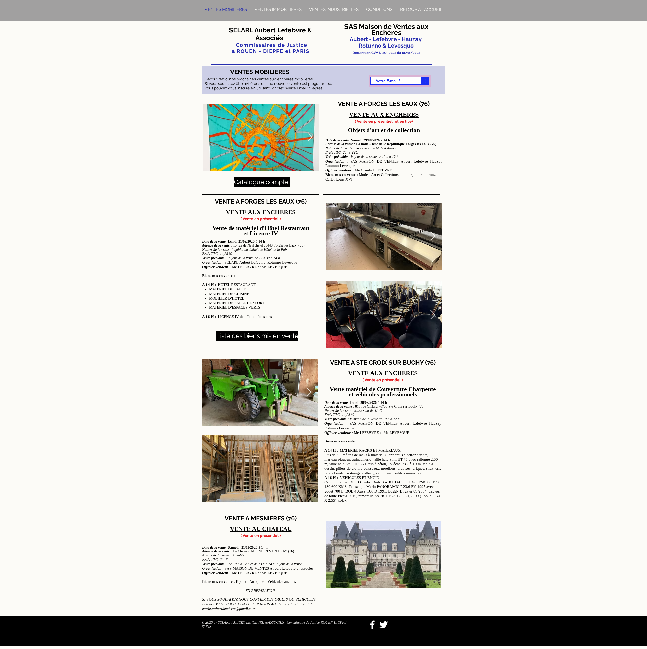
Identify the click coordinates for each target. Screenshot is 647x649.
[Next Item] (310, 137)
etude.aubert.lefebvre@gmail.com (229, 609)
